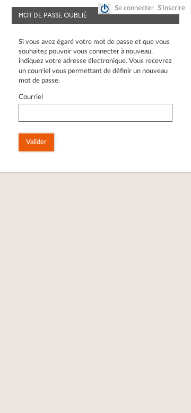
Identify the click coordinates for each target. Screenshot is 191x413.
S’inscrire (171, 8)
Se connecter (134, 8)
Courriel (31, 97)
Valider (36, 142)
